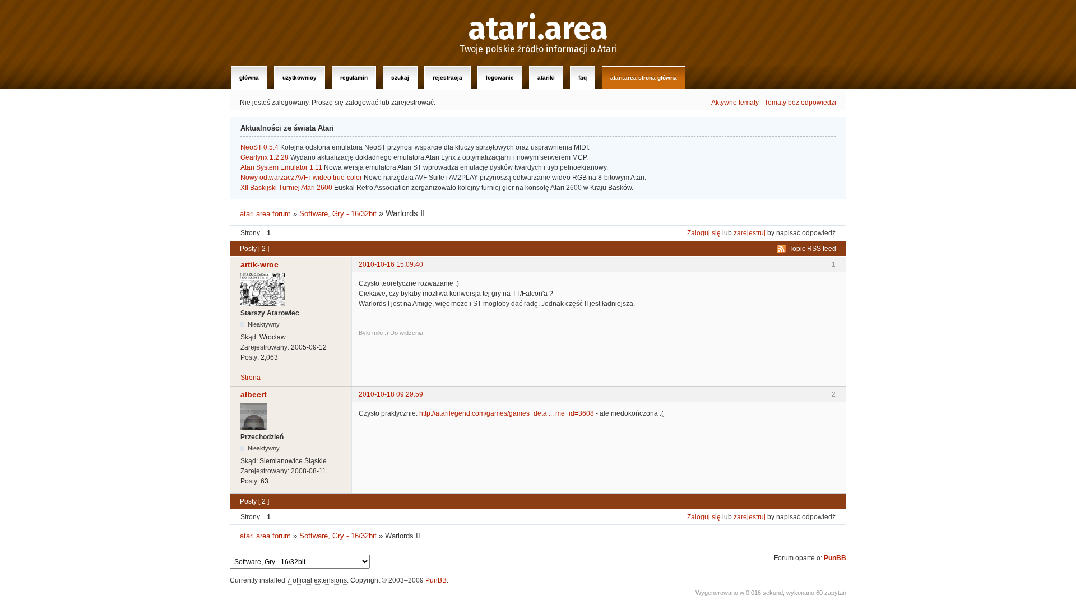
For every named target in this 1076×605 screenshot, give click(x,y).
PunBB (835, 558)
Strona (250, 377)
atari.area (538, 29)
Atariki (546, 78)
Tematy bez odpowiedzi (800, 102)
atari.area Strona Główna (643, 78)
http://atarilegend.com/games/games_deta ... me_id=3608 (506, 413)
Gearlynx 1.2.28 (264, 157)
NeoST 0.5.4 (259, 147)
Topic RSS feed (812, 249)
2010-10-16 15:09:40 (391, 264)
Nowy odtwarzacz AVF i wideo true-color (301, 178)
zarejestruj (750, 233)
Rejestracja (447, 78)
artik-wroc (259, 264)
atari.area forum (265, 214)
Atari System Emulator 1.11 (281, 167)
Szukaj (400, 78)
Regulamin (354, 78)
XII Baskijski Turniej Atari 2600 (286, 188)
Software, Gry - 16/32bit (338, 214)
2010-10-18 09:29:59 (391, 394)
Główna (249, 78)
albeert (253, 394)
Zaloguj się (704, 233)
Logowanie (500, 78)
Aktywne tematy (735, 102)
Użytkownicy (299, 78)
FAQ (582, 78)
